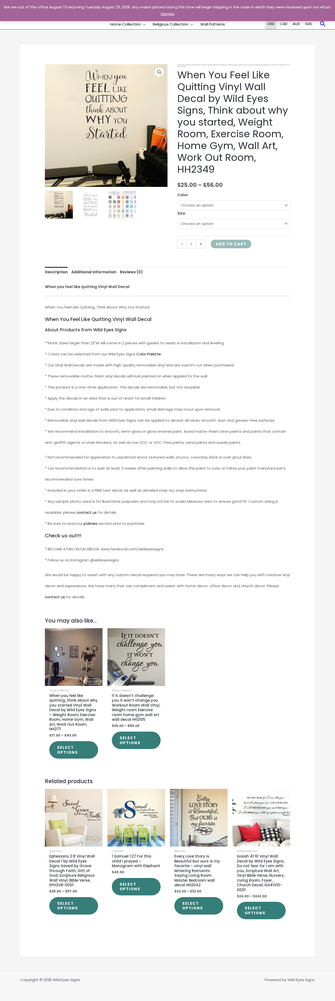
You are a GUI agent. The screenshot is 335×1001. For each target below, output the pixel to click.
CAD (283, 23)
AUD (296, 23)
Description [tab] (56, 272)
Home (179, 65)
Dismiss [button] (167, 13)
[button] (143, 24)
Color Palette (148, 354)
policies (90, 523)
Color (182, 194)
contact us (87, 512)
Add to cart (231, 244)
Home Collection (186, 65)
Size (181, 213)
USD (270, 23)
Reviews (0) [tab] (131, 272)
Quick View (73, 681)
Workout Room (196, 65)
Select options (67, 750)
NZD (308, 23)
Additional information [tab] (93, 272)
